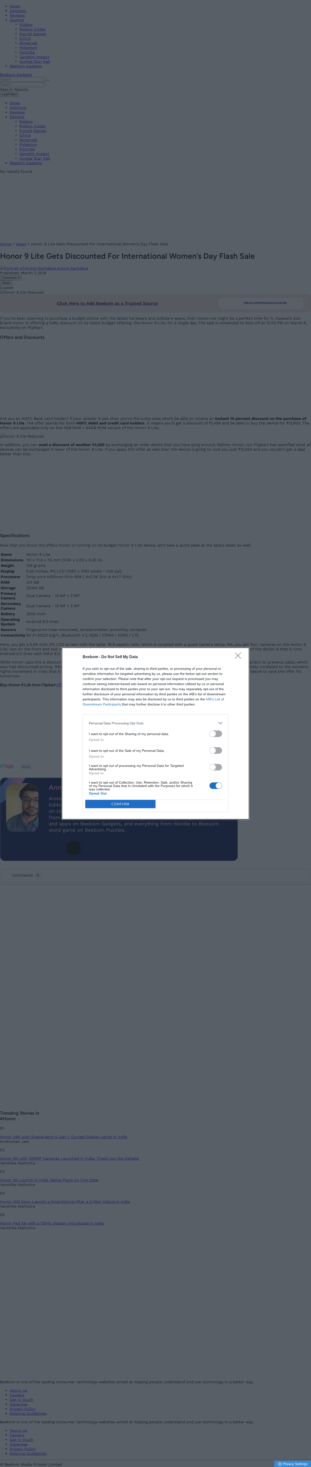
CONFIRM (121, 804)
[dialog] (155, 733)
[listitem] (155, 723)
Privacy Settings (295, 1464)
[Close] (239, 657)
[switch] (215, 733)
